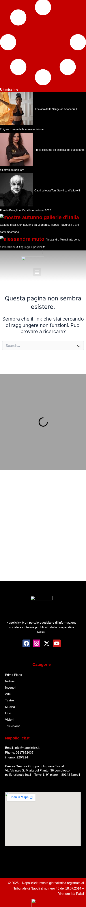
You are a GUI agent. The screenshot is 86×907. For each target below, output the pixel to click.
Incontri (10, 687)
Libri (8, 713)
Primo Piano (13, 674)
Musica (10, 706)
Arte (8, 694)
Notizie (10, 681)
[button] (37, 272)
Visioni (9, 719)
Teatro (9, 700)
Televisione (13, 726)
